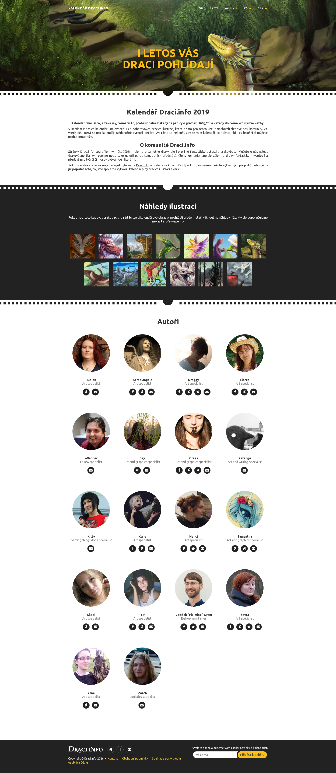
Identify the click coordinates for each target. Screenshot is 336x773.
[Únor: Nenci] (139, 245)
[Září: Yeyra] (153, 273)
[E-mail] (95, 392)
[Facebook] (132, 392)
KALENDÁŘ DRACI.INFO (88, 8)
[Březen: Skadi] (168, 245)
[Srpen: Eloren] (125, 273)
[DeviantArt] (86, 392)
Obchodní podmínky (135, 758)
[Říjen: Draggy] (182, 273)
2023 (201, 8)
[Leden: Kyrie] (111, 245)
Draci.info (87, 151)
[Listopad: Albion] (210, 273)
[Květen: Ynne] (225, 245)
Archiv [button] (230, 8)
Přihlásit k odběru (252, 754)
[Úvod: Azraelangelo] (82, 245)
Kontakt (113, 758)
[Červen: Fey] (253, 245)
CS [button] (246, 8)
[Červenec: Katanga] (96, 273)
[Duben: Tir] (196, 245)
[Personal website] (197, 392)
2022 (215, 8)
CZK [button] (261, 8)
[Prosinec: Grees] (239, 273)
